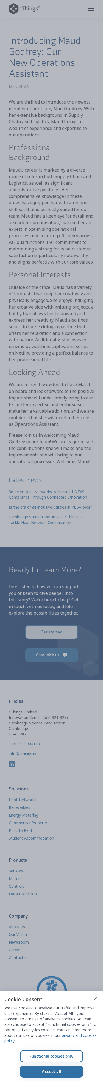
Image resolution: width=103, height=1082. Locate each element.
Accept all (51, 1071)
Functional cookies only (51, 1056)
